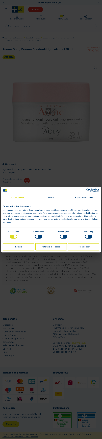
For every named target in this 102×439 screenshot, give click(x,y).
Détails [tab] (51, 197)
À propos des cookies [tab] (84, 197)
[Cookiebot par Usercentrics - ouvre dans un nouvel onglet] (88, 190)
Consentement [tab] (17, 197)
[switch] (38, 237)
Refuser (18, 247)
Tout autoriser (83, 247)
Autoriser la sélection (51, 247)
